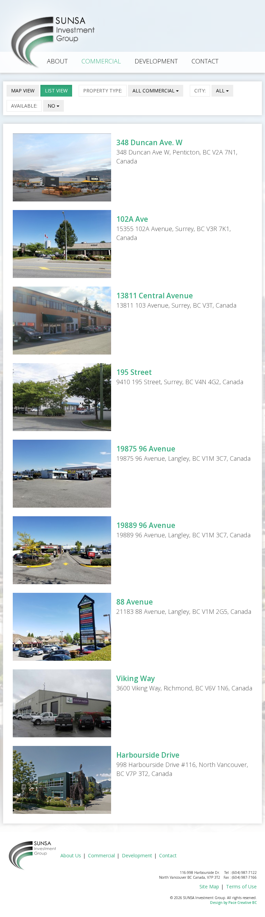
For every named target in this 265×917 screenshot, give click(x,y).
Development (156, 61)
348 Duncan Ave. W (149, 142)
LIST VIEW (56, 90)
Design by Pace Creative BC (233, 902)
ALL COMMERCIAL (154, 90)
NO (52, 105)
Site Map (209, 886)
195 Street (134, 372)
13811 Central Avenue (154, 295)
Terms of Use (241, 886)
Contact (205, 61)
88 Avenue (134, 602)
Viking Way (135, 678)
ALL (221, 90)
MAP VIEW (23, 90)
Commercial (101, 61)
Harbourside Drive (147, 755)
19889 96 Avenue (145, 525)
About (57, 61)
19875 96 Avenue (145, 448)
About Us (70, 855)
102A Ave (132, 219)
